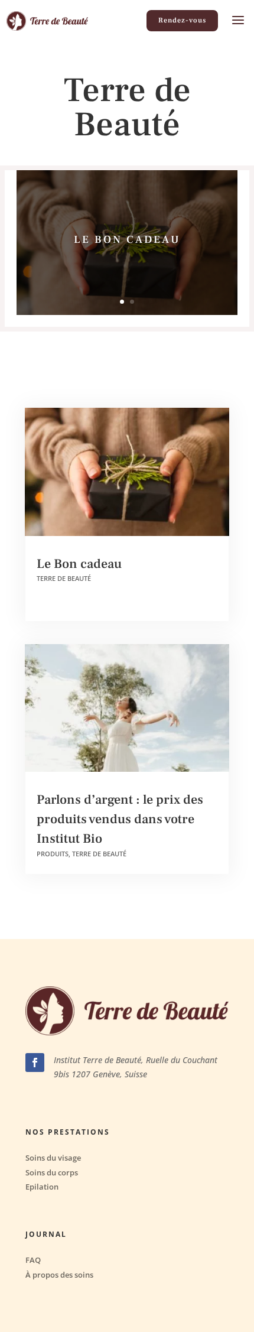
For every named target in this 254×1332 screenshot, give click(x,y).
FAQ (33, 1260)
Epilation (41, 1187)
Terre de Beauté (64, 578)
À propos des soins (59, 1275)
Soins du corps (51, 1173)
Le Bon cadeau (127, 239)
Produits (53, 853)
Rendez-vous (182, 20)
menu (238, 20)
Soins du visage (53, 1158)
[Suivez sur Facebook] (34, 1062)
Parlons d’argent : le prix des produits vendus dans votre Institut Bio (120, 819)
